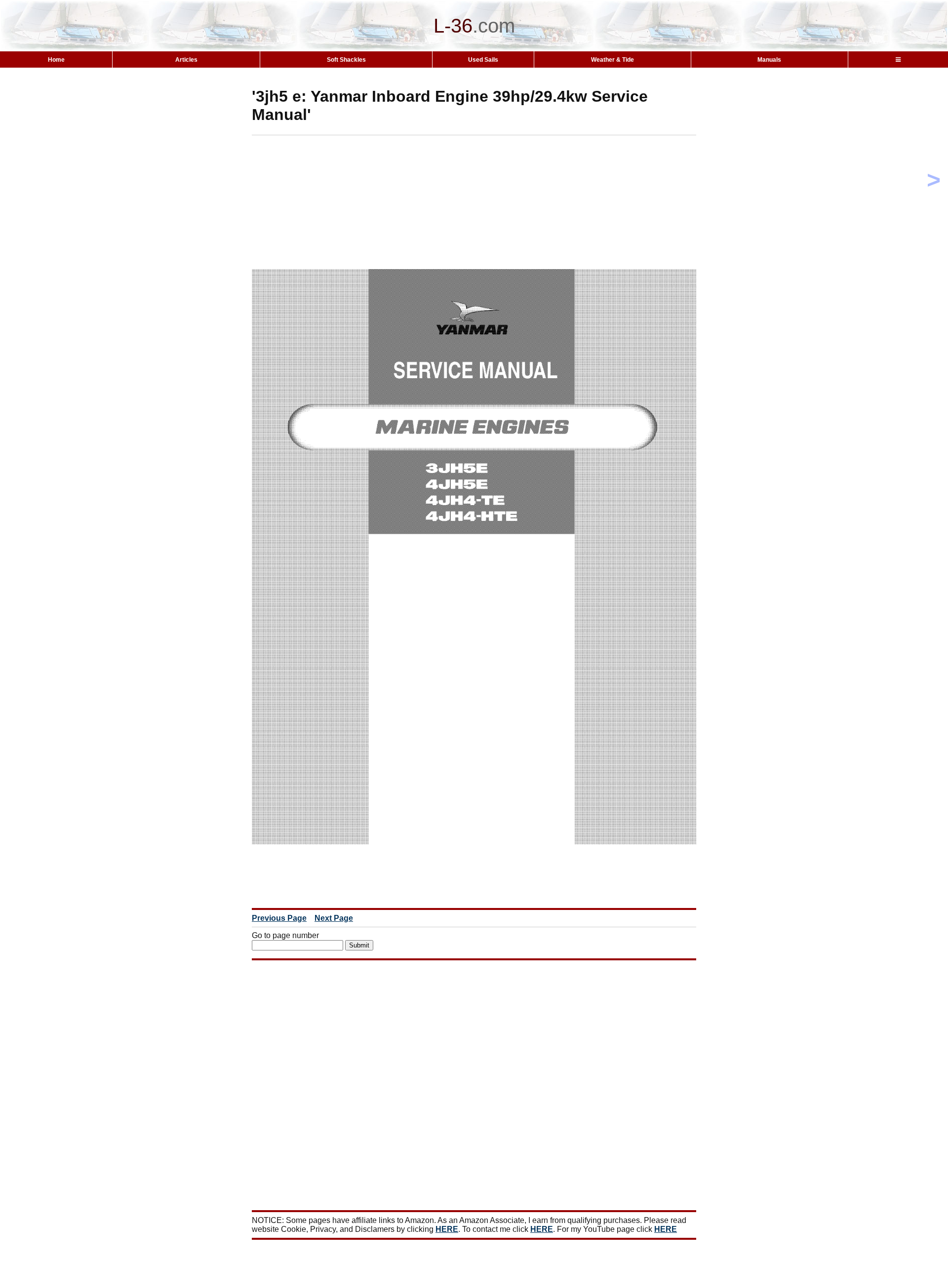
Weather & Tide (612, 59)
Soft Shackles (346, 59)
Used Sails (483, 59)
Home (56, 59)
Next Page (334, 918)
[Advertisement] (491, 204)
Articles (186, 59)
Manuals (769, 59)
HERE (446, 1229)
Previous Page (279, 918)
